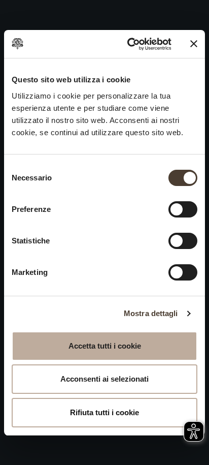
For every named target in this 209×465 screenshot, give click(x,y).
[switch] (182, 209)
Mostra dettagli (151, 313)
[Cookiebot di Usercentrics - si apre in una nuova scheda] (129, 44)
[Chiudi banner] (193, 43)
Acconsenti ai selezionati (104, 379)
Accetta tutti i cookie (104, 346)
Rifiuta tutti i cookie (104, 412)
